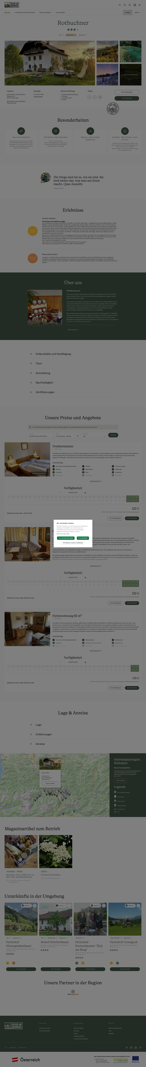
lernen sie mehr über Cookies (63, 533)
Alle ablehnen (82, 538)
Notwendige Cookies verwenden (73, 542)
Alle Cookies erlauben (66, 538)
